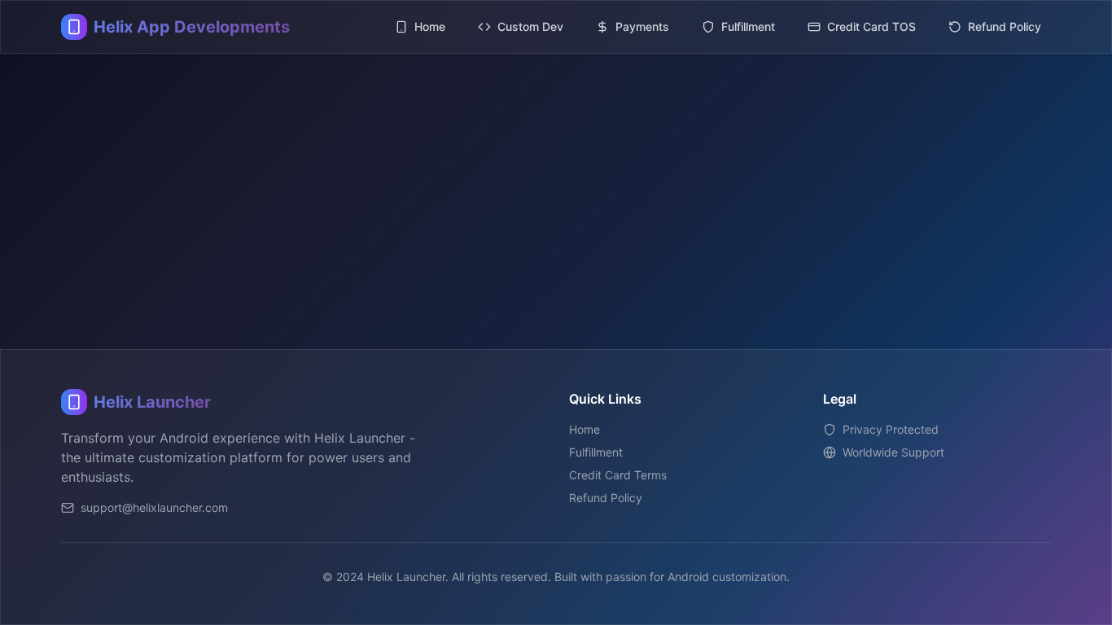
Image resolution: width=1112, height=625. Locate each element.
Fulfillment (596, 452)
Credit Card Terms (618, 475)
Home (584, 429)
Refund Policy (605, 498)
